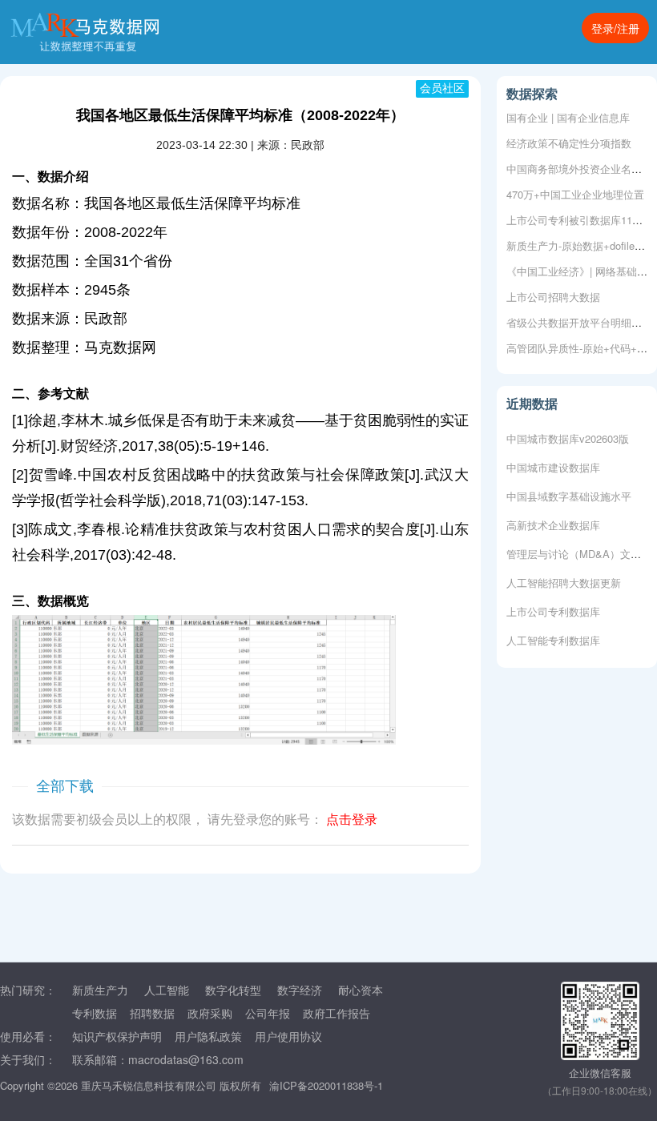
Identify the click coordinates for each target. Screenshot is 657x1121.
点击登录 (351, 819)
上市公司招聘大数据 (553, 296)
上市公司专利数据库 (553, 608)
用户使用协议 (288, 1036)
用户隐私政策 (208, 1036)
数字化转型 (233, 990)
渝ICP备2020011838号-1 (326, 1085)
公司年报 (267, 1013)
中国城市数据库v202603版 (567, 435)
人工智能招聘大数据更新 (563, 579)
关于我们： (28, 1059)
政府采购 (209, 1013)
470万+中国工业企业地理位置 (575, 194)
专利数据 (94, 1013)
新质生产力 (100, 990)
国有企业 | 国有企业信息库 (568, 117)
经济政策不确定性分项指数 (568, 143)
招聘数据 (152, 1013)
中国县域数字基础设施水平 (568, 492)
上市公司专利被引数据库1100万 (580, 219)
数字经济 (299, 990)
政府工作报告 (336, 1013)
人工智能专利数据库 (553, 637)
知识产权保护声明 (117, 1036)
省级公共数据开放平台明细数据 (579, 322)
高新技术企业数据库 (553, 521)
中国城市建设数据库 (553, 464)
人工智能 (166, 990)
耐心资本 (360, 990)
